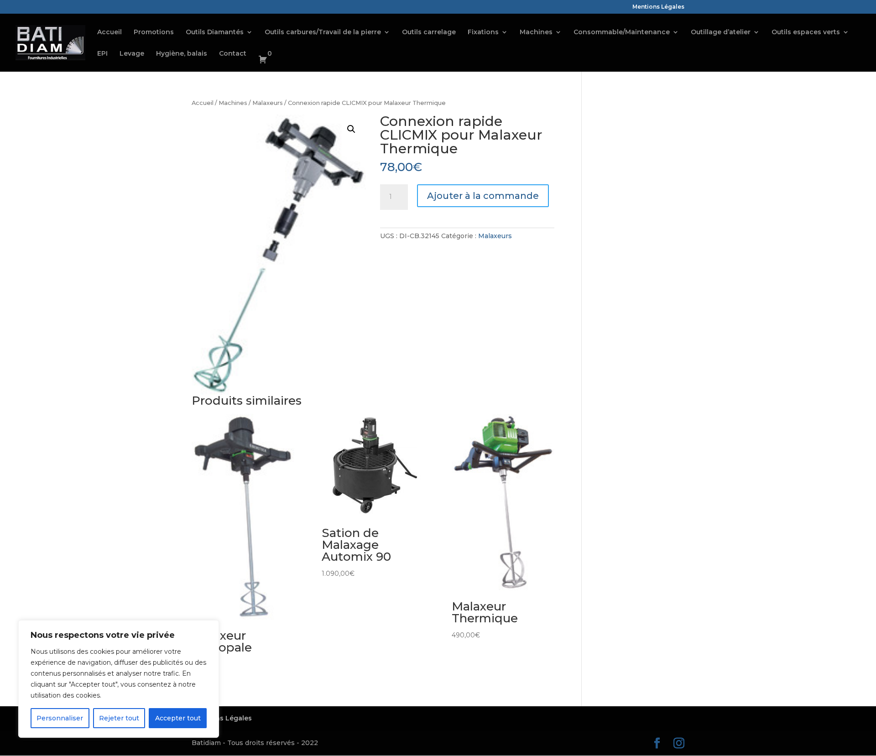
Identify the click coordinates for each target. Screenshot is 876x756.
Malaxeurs (267, 102)
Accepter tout (178, 718)
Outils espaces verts (806, 32)
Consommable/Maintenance (622, 32)
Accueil (109, 32)
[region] (118, 679)
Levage (132, 53)
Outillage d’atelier (721, 32)
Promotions (154, 32)
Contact (232, 53)
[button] (351, 129)
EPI (102, 53)
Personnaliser (59, 718)
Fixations (483, 32)
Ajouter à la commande (483, 195)
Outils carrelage (429, 32)
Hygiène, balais (181, 53)
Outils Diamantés (215, 32)
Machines (536, 32)
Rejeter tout (119, 718)
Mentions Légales (658, 7)
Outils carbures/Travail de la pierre (323, 32)
